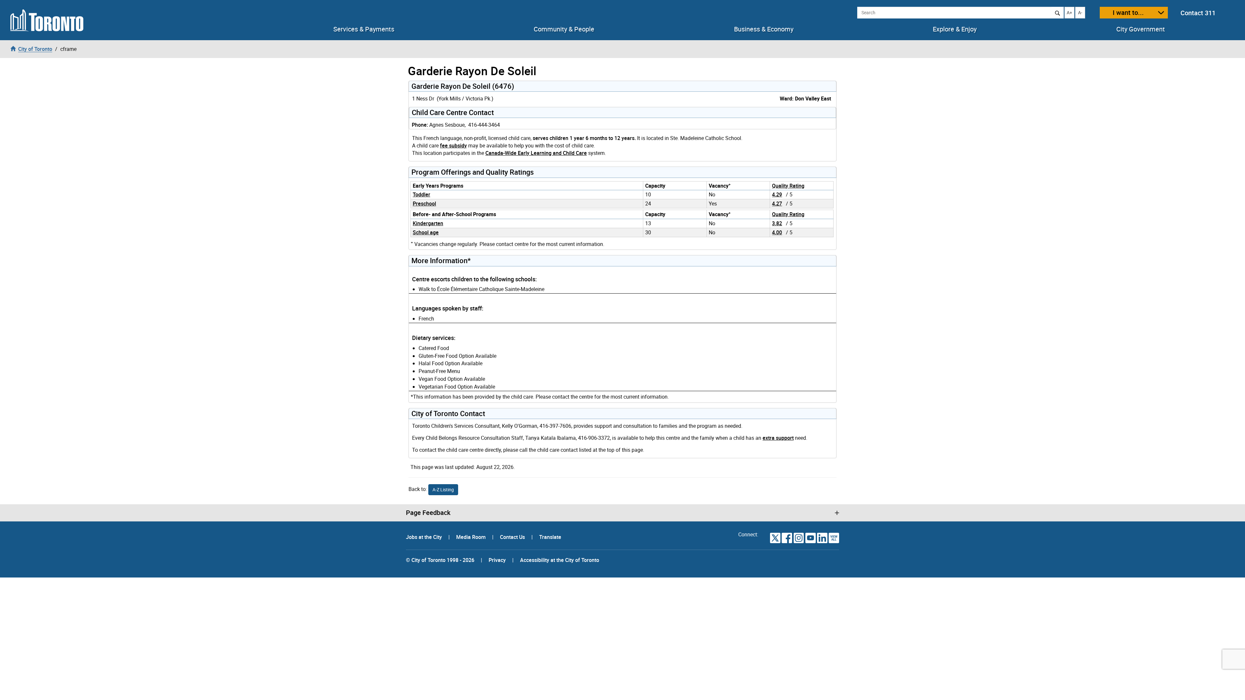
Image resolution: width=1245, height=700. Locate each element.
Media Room (471, 537)
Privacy (497, 560)
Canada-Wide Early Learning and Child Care (536, 153)
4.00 (777, 232)
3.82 (777, 223)
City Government (1140, 29)
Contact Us (513, 537)
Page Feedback (428, 513)
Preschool (424, 203)
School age (426, 232)
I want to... (1128, 12)
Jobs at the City (424, 537)
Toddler (421, 194)
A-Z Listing (443, 489)
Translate (550, 537)
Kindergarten (428, 223)
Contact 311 (1197, 12)
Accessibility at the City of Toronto (559, 560)
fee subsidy (453, 145)
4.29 (777, 194)
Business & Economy (763, 29)
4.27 (777, 203)
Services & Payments (363, 29)
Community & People (564, 29)
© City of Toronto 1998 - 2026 (440, 560)
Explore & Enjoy (955, 29)
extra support (778, 437)
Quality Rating (788, 185)
